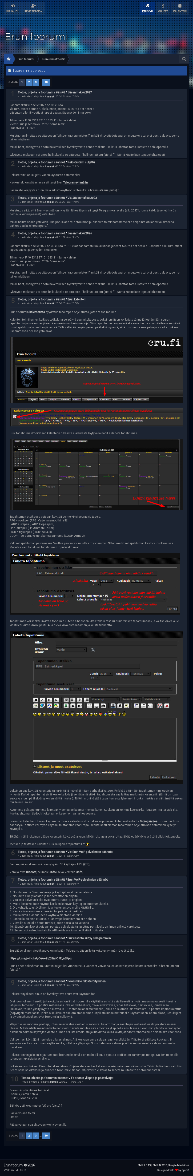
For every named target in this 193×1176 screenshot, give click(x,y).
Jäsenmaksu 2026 (80, 233)
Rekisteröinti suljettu (81, 162)
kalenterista (37, 312)
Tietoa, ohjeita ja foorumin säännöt (41, 92)
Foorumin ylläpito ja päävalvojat (92, 1078)
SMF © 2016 (160, 1165)
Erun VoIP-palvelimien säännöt (88, 879)
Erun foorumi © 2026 (19, 1165)
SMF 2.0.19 (144, 1165)
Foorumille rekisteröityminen (87, 981)
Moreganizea (148, 821)
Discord (31, 872)
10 (46, 82)
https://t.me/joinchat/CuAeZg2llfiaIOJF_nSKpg (41, 958)
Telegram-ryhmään (75, 182)
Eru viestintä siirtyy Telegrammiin (89, 938)
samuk (50, 96)
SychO (185, 1170)
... (41, 82)
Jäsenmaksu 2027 (80, 92)
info (86, 864)
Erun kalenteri (76, 299)
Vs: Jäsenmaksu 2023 (82, 197)
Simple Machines (178, 1165)
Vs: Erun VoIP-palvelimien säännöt (90, 852)
